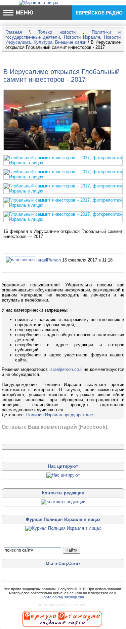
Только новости (60, 32)
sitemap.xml (74, 597)
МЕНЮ (24, 12)
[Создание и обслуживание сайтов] (62, 619)
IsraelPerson (48, 260)
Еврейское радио (99, 12)
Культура (43, 42)
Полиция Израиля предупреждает (60, 414)
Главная (13, 32)
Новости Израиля (82, 37)
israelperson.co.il (65, 369)
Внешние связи (70, 42)
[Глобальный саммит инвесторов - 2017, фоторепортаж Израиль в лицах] (57, 150)
